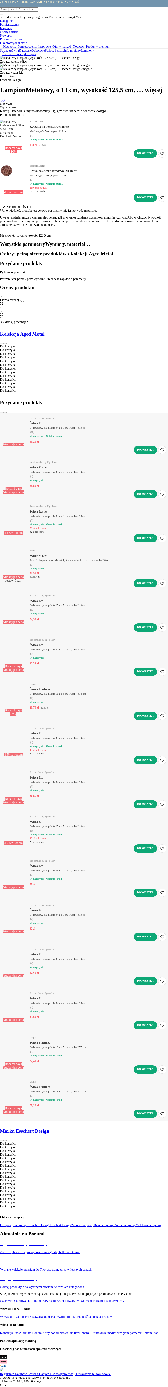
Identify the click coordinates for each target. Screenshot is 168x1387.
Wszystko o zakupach (14, 1316)
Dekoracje (38, 50)
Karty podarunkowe (55, 1333)
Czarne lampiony (125, 1225)
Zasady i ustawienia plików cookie (88, 1374)
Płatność (82, 1316)
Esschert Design (60, 1225)
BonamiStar (150, 1333)
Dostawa (34, 1316)
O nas (16, 1333)
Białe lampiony (104, 1225)
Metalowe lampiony (148, 1225)
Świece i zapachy (56, 50)
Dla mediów (110, 1333)
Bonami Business (90, 1333)
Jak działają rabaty (100, 1316)
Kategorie (25, 50)
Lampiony (87, 50)
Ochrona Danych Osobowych (46, 1374)
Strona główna (9, 50)
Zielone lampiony (82, 1225)
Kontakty (6, 1333)
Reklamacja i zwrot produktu (58, 1316)
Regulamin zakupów (13, 1374)
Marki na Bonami (31, 1333)
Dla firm (73, 1333)
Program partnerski (130, 1333)
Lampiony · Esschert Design (31, 1225)
